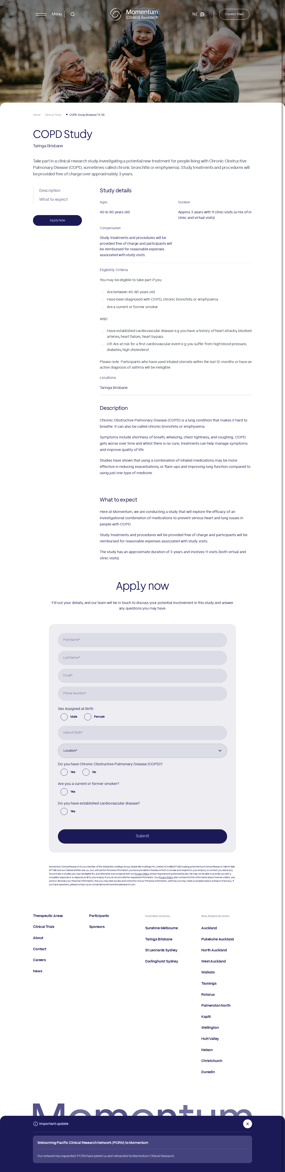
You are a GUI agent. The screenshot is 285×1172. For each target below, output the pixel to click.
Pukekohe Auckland (217, 939)
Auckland (209, 928)
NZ (195, 14)
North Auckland (214, 950)
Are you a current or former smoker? (88, 784)
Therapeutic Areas (48, 916)
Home (37, 115)
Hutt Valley (210, 1039)
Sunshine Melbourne (161, 928)
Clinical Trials (53, 115)
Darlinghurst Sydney (161, 961)
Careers (39, 960)
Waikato (208, 972)
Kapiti (206, 1016)
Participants (99, 916)
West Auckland (213, 961)
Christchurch (211, 1061)
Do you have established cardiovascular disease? (99, 803)
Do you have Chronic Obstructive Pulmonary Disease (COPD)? (110, 764)
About (38, 938)
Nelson (207, 1050)
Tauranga (208, 983)
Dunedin (208, 1072)
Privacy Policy (141, 874)
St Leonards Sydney (161, 950)
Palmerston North (215, 1005)
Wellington (210, 1027)
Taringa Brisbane (114, 388)
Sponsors (97, 927)
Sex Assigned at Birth (75, 709)
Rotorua (208, 994)
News (37, 971)
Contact (39, 949)
